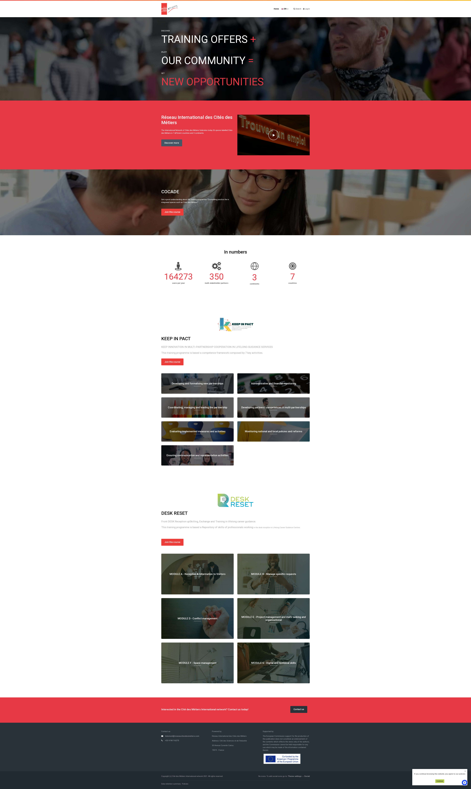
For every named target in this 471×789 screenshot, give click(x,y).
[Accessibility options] (465, 783)
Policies (185, 784)
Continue (440, 781)
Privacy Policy (439, 777)
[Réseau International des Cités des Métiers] (170, 9)
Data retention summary (171, 784)
